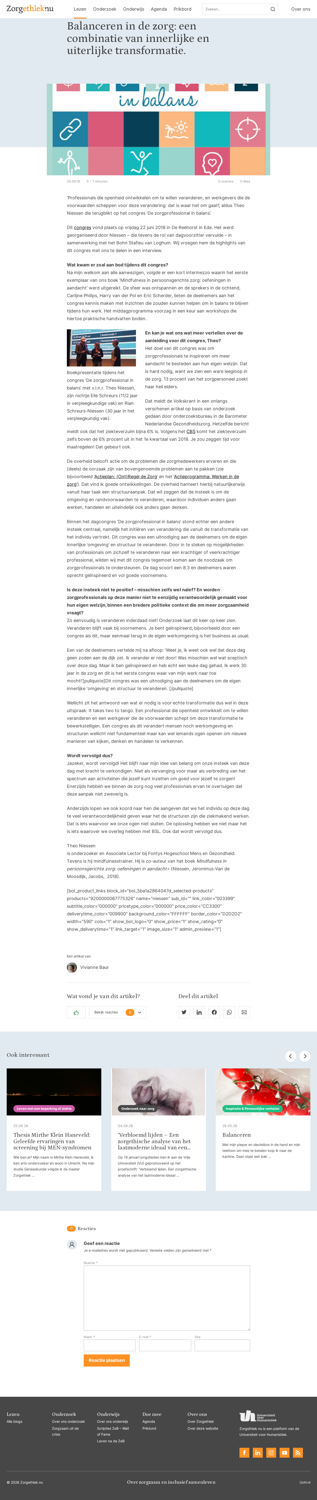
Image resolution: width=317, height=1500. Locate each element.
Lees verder (54, 1129)
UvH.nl (305, 1482)
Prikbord (182, 9)
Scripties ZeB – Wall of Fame (113, 1431)
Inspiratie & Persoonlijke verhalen (252, 1109)
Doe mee (151, 1414)
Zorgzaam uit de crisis (65, 1431)
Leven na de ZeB (111, 1441)
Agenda (159, 9)
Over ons (300, 9)
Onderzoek (104, 9)
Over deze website (202, 1428)
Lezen (80, 9)
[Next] (304, 1056)
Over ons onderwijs (112, 1421)
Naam (89, 1337)
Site (198, 1337)
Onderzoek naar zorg (137, 1109)
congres (82, 227)
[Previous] (290, 1056)
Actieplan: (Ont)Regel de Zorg (125, 476)
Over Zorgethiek (200, 1421)
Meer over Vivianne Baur (158, 967)
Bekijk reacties (112, 1012)
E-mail (145, 1337)
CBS (190, 431)
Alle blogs (14, 1421)
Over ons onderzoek (68, 1421)
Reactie (91, 1263)
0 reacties (226, 181)
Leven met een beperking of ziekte (44, 1109)
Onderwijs (133, 9)
